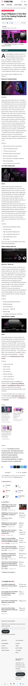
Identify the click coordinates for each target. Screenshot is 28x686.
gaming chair (4, 455)
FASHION (3, 535)
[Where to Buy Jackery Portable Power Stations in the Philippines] (23, 548)
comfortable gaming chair (17, 450)
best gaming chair (5, 450)
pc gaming (19, 459)
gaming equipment (12, 455)
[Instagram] (22, 473)
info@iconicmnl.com (18, 477)
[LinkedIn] (26, 473)
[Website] (16, 473)
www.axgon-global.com (18, 396)
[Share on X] (7, 23)
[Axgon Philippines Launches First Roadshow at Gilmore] (18, 409)
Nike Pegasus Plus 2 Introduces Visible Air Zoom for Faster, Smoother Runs (9, 532)
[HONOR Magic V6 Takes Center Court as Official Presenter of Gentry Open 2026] (23, 507)
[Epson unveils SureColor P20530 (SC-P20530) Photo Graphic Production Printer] (23, 593)
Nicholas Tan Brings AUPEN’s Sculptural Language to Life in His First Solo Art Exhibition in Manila (9, 540)
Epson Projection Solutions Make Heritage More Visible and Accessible (9, 609)
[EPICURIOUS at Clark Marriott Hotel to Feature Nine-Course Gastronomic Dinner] (23, 556)
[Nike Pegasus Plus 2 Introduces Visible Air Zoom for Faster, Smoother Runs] (23, 532)
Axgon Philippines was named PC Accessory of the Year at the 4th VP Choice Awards (5, 416)
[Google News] (20, 496)
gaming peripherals (6, 457)
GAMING (5, 8)
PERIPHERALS (10, 10)
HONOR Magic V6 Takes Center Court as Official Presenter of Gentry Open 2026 (9, 506)
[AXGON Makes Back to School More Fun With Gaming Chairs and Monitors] (6, 428)
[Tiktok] (7, 496)
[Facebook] (18, 473)
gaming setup (14, 457)
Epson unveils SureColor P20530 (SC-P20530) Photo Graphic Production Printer (9, 593)
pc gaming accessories (6, 461)
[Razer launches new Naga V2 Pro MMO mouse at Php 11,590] (23, 602)
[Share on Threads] (14, 683)
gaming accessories (18, 452)
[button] (2, 1)
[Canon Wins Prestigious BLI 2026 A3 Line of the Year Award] (23, 586)
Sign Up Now (20, 674)
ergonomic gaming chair (7, 452)
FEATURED (8, 543)
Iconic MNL (8, 1)
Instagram (6, 399)
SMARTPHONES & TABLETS (6, 518)
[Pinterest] (24, 473)
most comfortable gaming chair (9, 459)
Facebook (21, 397)
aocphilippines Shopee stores (16, 385)
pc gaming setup (17, 461)
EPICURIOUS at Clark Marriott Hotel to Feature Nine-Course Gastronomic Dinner (8, 555)
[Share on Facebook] (5, 23)
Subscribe (5, 631)
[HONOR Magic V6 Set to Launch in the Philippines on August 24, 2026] (23, 515)
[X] (20, 473)
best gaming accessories (13, 448)
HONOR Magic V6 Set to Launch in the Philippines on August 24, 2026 (9, 514)
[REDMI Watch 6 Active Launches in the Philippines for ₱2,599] (23, 525)
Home (2, 8)
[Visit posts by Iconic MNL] (2, 472)
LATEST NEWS (4, 510)
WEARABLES (3, 526)
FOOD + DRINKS (4, 558)
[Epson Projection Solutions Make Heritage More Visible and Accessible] (23, 609)
